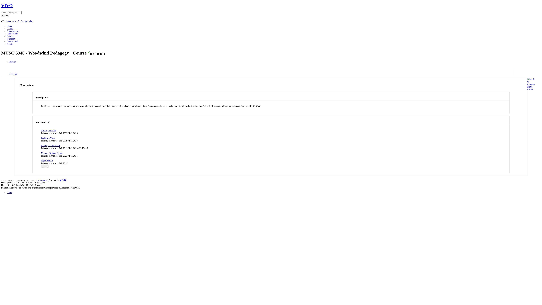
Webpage (12, 62)
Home (8, 21)
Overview (13, 74)
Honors (10, 36)
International (12, 41)
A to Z (16, 21)
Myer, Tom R (47, 160)
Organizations (13, 31)
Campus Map (27, 21)
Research (11, 39)
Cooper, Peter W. (48, 130)
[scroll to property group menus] (531, 89)
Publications (12, 33)
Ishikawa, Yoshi (48, 138)
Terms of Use (42, 180)
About (9, 44)
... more (45, 167)
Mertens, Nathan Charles (52, 153)
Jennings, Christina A (50, 145)
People (10, 28)
